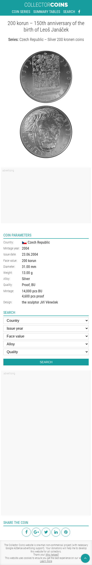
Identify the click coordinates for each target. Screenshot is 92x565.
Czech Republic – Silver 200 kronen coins (51, 39)
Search (69, 12)
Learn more (46, 561)
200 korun (29, 261)
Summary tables (46, 12)
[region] (46, 197)
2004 (25, 248)
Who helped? (52, 554)
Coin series (21, 12)
